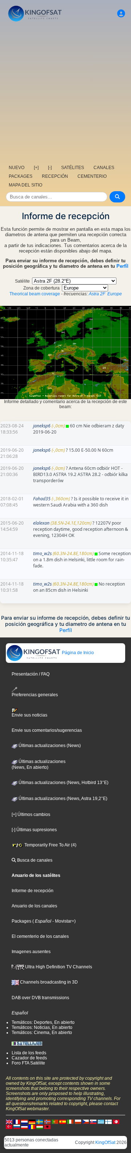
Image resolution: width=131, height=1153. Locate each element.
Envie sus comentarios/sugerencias (47, 730)
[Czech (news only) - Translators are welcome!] (85, 1121)
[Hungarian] (39, 1126)
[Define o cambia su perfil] (121, 13)
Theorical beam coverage (34, 293)
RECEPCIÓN (55, 176)
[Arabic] (116, 1121)
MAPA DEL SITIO (25, 185)
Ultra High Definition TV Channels (58, 966)
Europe (114, 293)
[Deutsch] (32, 1121)
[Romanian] (32, 1126)
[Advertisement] (65, 92)
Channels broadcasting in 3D (48, 982)
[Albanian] (47, 1126)
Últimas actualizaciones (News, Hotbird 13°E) (62, 782)
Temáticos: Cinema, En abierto (42, 1032)
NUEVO (16, 167)
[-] (50, 167)
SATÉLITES (72, 167)
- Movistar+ (62, 921)
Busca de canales (34, 860)
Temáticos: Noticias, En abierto (42, 1027)
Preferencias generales (35, 694)
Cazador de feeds (29, 1057)
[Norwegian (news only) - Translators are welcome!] (47, 1121)
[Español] (62, 1121)
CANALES (104, 167)
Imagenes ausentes (31, 951)
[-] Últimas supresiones (34, 829)
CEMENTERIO (92, 176)
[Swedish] (39, 1121)
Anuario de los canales (34, 905)
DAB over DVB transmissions (40, 997)
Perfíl (122, 266)
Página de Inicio (77, 652)
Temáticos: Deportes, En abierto (43, 1022)
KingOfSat (105, 1142)
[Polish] (78, 1121)
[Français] (16, 1121)
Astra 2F (97, 293)
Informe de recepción (32, 890)
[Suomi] (108, 1121)
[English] (9, 1121)
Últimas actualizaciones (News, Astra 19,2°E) (62, 798)
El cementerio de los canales (40, 936)
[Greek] (101, 1121)
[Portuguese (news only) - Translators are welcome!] (55, 1121)
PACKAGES (20, 176)
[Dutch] (24, 1121)
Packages (21, 921)
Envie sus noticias (29, 715)
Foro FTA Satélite (28, 1063)
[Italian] (70, 1121)
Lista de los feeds (29, 1052)
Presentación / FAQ (30, 674)
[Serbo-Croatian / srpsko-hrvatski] (24, 1126)
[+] (36, 167)
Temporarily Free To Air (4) (49, 845)
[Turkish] (9, 1126)
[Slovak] (93, 1121)
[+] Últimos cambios (31, 814)
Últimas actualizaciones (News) (49, 745)
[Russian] (16, 1126)
